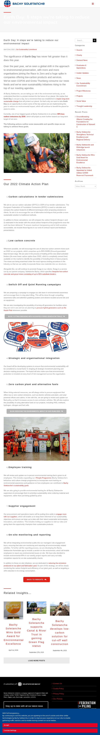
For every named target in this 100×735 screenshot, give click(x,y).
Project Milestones (83, 91)
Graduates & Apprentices (81, 66)
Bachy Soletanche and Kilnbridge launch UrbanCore (85, 147)
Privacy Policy (58, 694)
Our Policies (58, 699)
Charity (79, 55)
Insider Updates (82, 73)
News (78, 78)
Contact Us (57, 683)
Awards (79, 50)
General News (81, 60)
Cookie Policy (58, 689)
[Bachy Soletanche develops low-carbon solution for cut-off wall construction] (60, 608)
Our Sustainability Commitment (26, 49)
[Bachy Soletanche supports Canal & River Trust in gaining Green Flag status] (36, 607)
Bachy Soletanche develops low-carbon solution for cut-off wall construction (59, 632)
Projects (79, 96)
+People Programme (43, 478)
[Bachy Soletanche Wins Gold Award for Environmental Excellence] (13, 610)
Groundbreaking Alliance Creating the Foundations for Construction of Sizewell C (85, 122)
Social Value (81, 101)
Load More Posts (36, 661)
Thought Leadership (84, 106)
